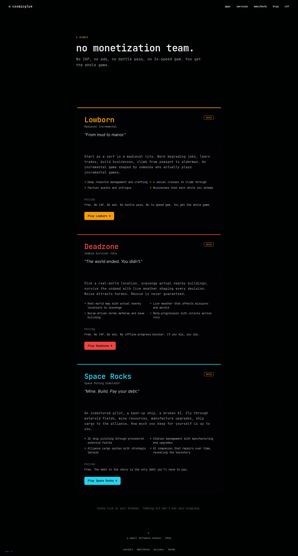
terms (171, 549)
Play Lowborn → (99, 216)
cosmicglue (20, 6)
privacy (159, 549)
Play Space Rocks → (102, 480)
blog (276, 6)
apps (227, 6)
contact (128, 549)
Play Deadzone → (100, 346)
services (242, 6)
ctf (287, 6)
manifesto (260, 6)
